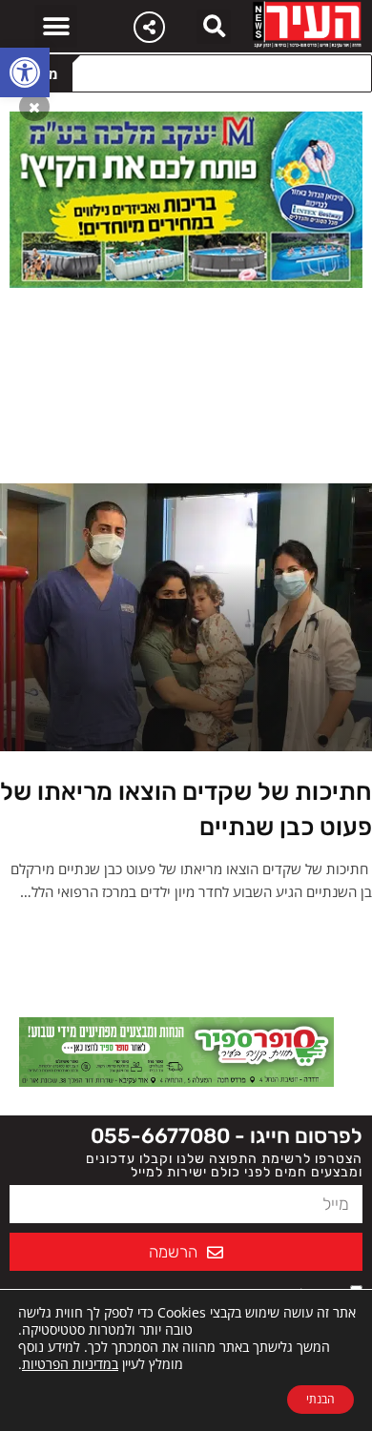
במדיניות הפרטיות (70, 1364)
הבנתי (320, 1399)
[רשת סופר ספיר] (176, 1050)
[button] (25, 72)
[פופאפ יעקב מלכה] (186, 198)
